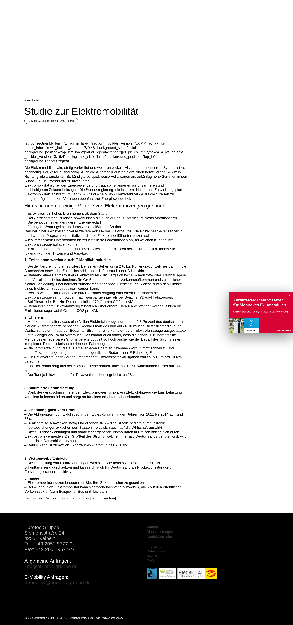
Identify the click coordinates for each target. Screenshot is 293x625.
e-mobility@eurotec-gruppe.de (57, 582)
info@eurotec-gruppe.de (51, 566)
